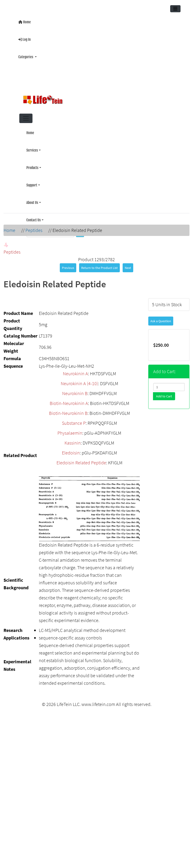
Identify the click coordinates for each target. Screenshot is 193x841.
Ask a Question (160, 318)
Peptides (33, 227)
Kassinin (72, 440)
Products (32, 162)
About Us (32, 195)
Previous (68, 265)
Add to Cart (164, 393)
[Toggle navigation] (175, 8)
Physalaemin (69, 430)
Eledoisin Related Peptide (81, 460)
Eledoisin (71, 450)
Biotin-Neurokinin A (69, 400)
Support (31, 179)
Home (26, 21)
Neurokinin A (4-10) (79, 380)
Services (32, 146)
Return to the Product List (99, 265)
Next (128, 265)
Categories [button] (26, 54)
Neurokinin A (75, 371)
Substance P (74, 420)
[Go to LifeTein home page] (94, 98)
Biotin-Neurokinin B (68, 410)
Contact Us (33, 212)
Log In (26, 38)
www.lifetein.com (98, 701)
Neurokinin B (75, 390)
